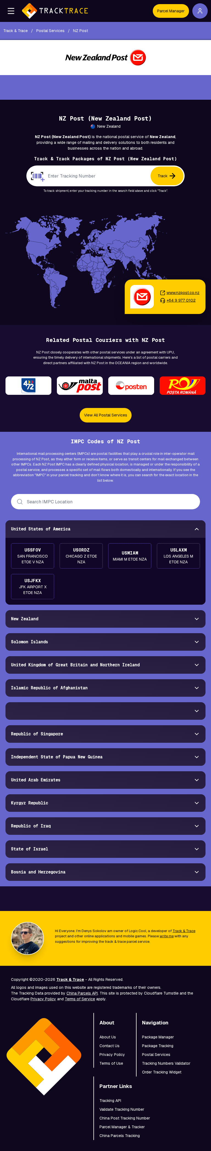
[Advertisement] (105, 87)
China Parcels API (82, 993)
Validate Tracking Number (121, 1109)
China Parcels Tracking (119, 1135)
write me (167, 936)
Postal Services (156, 1054)
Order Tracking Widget (161, 1072)
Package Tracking (157, 1045)
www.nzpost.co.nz (182, 292)
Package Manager (158, 1037)
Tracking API (110, 1100)
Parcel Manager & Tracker (122, 1126)
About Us (107, 1037)
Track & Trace (184, 931)
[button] (11, 11)
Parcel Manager (171, 10)
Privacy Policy (43, 998)
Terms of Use (111, 1063)
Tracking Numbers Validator (166, 1063)
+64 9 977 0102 (181, 300)
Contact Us (109, 1045)
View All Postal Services (105, 415)
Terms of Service (80, 998)
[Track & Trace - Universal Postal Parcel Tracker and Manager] (55, 11)
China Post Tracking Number (124, 1118)
